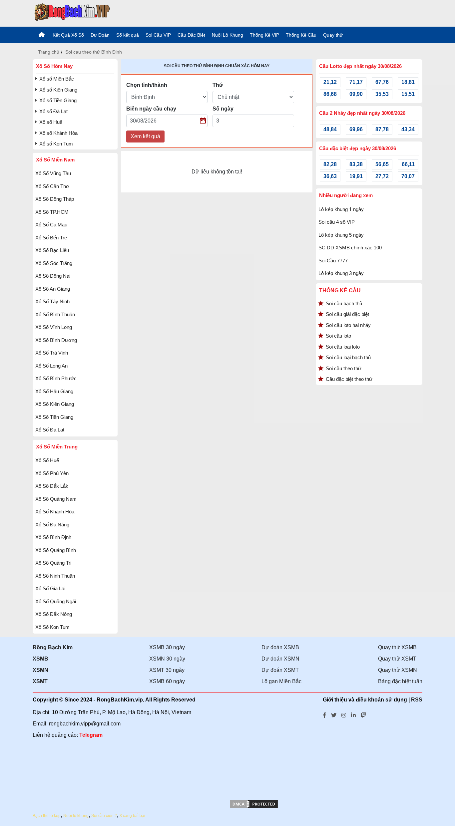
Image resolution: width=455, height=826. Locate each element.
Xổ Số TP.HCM (52, 212)
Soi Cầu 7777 (333, 260)
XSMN (40, 670)
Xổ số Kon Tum (56, 143)
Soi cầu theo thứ (343, 368)
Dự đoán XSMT (280, 670)
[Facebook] (324, 714)
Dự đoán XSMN (280, 659)
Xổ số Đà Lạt (53, 111)
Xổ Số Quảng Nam (56, 499)
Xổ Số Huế (47, 460)
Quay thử (333, 35)
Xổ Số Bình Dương (56, 340)
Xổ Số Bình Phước (56, 378)
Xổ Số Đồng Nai (52, 276)
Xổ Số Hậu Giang (54, 391)
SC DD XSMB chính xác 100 (350, 247)
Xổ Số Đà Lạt (49, 429)
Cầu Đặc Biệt (191, 35)
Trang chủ (48, 52)
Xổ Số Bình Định (53, 537)
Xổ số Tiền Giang (58, 100)
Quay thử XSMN (397, 670)
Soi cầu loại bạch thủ (348, 357)
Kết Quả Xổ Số (68, 35)
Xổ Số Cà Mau (51, 224)
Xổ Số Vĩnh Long (53, 327)
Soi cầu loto (338, 336)
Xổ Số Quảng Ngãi (55, 601)
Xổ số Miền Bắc (56, 79)
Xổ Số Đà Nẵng (52, 524)
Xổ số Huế (50, 122)
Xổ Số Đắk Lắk (51, 486)
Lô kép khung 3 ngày (341, 273)
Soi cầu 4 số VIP (336, 222)
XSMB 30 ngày (167, 647)
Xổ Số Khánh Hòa (54, 511)
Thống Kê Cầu (301, 35)
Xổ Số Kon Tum (52, 627)
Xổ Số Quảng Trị (53, 563)
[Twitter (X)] (333, 714)
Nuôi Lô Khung (227, 35)
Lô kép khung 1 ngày (341, 209)
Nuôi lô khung (76, 815)
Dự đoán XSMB (280, 647)
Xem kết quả (145, 136)
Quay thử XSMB (397, 647)
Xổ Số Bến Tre (51, 237)
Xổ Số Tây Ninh (52, 301)
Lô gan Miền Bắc (281, 681)
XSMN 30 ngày (167, 659)
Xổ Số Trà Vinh (51, 353)
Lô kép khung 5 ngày (341, 235)
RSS (416, 699)
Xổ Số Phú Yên (52, 473)
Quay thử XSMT (397, 659)
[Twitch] (363, 714)
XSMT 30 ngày (167, 670)
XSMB (40, 659)
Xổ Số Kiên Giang (54, 404)
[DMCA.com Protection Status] (254, 807)
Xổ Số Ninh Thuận (55, 576)
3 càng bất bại (132, 815)
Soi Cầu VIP (158, 35)
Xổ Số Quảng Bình (55, 550)
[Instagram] (343, 714)
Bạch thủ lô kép (47, 815)
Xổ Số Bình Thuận (55, 314)
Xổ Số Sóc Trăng (53, 263)
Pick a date (203, 121)
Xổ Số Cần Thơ (52, 186)
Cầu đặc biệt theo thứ (349, 379)
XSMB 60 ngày (167, 681)
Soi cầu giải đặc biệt (347, 314)
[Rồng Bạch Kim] (72, 13)
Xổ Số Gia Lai (50, 588)
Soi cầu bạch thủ (344, 303)
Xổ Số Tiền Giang (54, 417)
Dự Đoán (100, 35)
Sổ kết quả (127, 35)
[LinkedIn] (353, 714)
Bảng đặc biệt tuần (400, 681)
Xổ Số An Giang (52, 289)
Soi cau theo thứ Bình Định (93, 52)
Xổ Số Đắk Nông (53, 614)
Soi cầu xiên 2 (104, 815)
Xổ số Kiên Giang (58, 90)
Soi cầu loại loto (343, 347)
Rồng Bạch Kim (53, 647)
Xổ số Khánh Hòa (58, 133)
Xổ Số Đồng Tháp (54, 199)
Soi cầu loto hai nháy (348, 325)
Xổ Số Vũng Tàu (53, 173)
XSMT (40, 681)
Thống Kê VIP (264, 35)
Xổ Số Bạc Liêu (52, 250)
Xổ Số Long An (51, 366)
